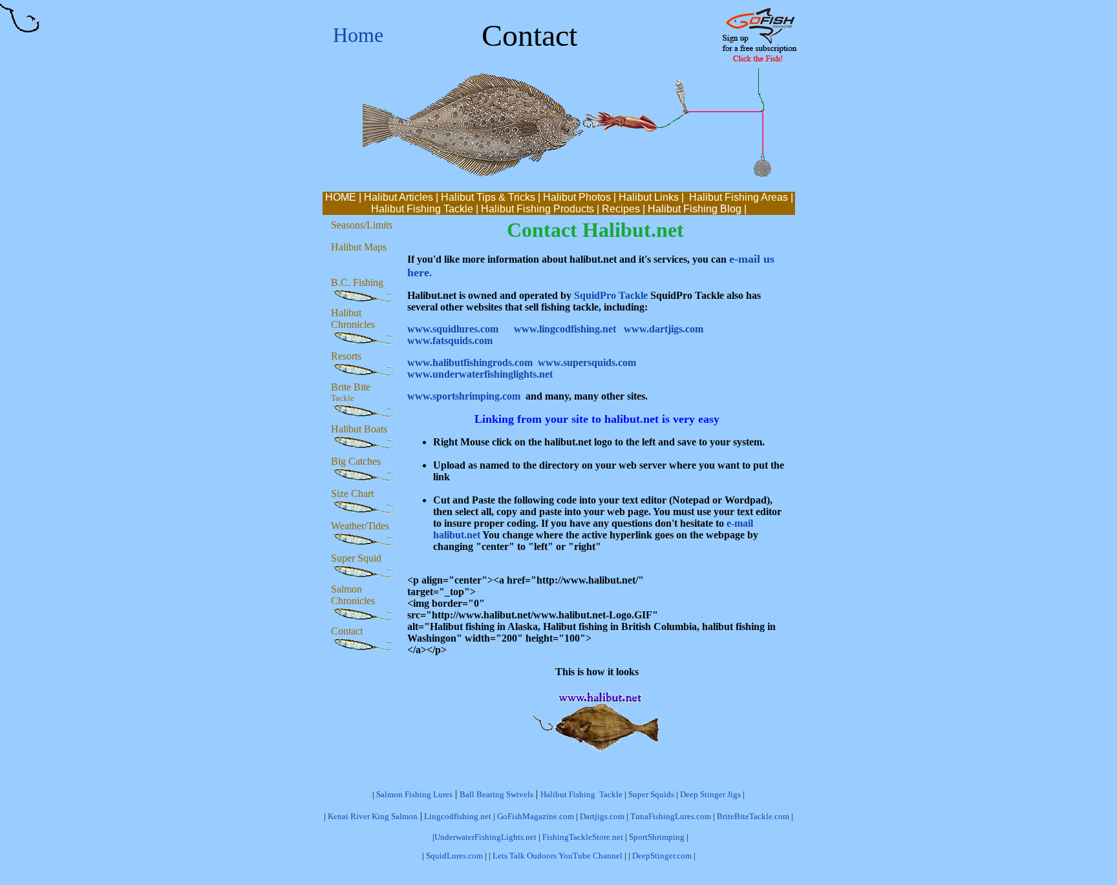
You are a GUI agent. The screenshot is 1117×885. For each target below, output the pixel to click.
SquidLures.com (454, 855)
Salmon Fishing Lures (414, 794)
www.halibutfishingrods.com (470, 362)
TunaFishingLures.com (670, 816)
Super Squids (651, 794)
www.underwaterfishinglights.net (480, 374)
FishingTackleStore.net (582, 837)
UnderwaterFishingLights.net (485, 837)
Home (358, 34)
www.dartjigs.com (663, 328)
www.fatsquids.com (450, 340)
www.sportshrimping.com (463, 396)
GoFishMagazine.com (535, 816)
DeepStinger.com (662, 855)
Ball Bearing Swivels (496, 794)
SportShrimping (657, 837)
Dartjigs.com (602, 816)
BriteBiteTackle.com (753, 816)
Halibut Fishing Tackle (581, 794)
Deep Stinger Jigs (710, 794)
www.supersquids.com (587, 362)
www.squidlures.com (452, 328)
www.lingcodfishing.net (565, 328)
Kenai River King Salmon (373, 816)
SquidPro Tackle (611, 295)
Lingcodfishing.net (457, 816)
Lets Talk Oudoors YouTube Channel (558, 855)
